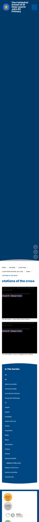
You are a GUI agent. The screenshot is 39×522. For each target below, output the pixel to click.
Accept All (6, 296)
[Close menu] (34, 7)
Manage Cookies (16, 296)
